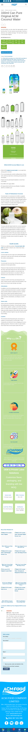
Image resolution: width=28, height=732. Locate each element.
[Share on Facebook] (4, 66)
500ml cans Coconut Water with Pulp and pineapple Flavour (7, 565)
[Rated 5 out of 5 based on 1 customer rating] (14, 27)
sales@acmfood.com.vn (20, 0)
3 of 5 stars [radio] (9, 638)
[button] (2, 5)
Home (2, 10)
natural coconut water (18, 62)
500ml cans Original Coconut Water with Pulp (21, 547)
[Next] (25, 83)
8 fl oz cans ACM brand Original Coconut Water (7, 583)
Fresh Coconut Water (10, 10)
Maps (3, 731)
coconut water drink (16, 60)
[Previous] (3, 83)
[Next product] (2, 25)
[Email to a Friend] (9, 66)
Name (4, 651)
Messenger (19, 731)
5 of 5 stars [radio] (18, 638)
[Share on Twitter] (7, 66)
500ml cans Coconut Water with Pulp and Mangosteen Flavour (20, 583)
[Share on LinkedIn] (14, 66)
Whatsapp (8, 731)
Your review (6, 640)
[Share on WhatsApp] (2, 66)
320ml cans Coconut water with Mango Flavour (20, 565)
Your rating (5, 636)
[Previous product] (4, 25)
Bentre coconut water (18, 59)
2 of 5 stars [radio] (5, 638)
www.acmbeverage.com (16, 715)
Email (4, 657)
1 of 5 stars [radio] (3, 638)
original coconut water (12, 170)
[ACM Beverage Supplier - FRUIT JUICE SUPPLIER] (14, 5)
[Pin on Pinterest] (11, 66)
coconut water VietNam (9, 62)
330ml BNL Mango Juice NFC (8, 59)
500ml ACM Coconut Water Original (7, 547)
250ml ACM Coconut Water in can (9, 58)
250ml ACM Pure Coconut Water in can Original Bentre (7, 601)
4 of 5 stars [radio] (13, 638)
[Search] (26, 5)
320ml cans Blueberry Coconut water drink (20, 601)
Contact (25, 731)
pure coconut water (10, 63)
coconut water (9, 60)
